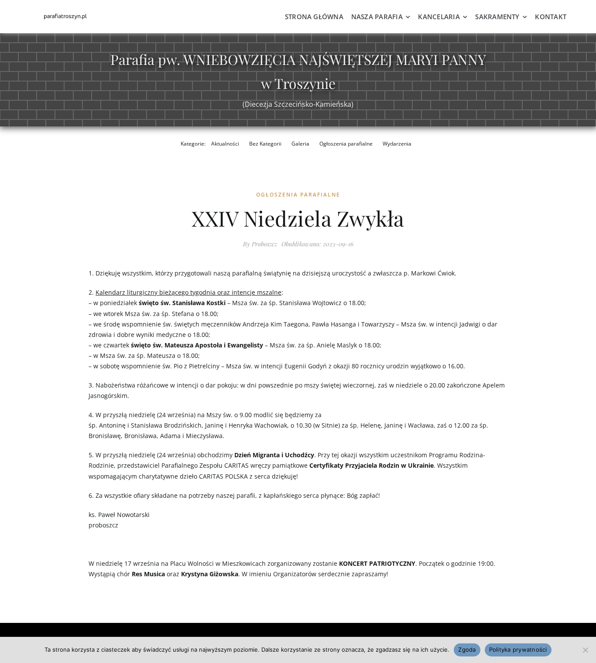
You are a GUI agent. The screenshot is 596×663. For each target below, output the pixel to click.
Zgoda (467, 649)
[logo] (65, 15)
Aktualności (225, 143)
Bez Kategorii (265, 143)
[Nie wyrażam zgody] (585, 650)
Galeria (300, 143)
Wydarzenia (397, 143)
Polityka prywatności (518, 649)
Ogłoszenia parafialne (346, 143)
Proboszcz (264, 244)
